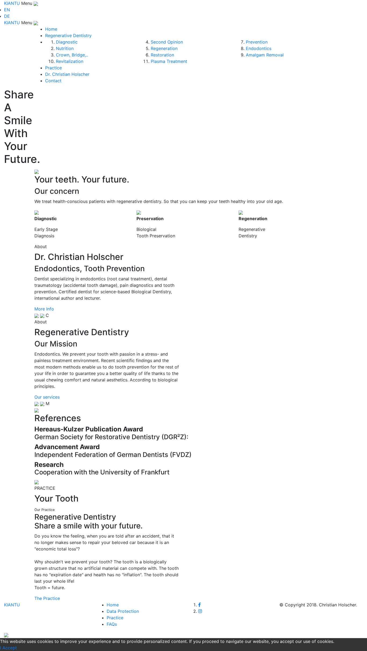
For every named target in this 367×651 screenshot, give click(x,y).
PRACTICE (44, 488)
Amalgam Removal (265, 55)
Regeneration (164, 48)
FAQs (112, 624)
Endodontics (258, 48)
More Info (44, 309)
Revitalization (69, 61)
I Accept (8, 647)
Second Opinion (167, 42)
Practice (53, 67)
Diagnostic (67, 42)
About (40, 246)
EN (7, 9)
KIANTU (12, 3)
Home (51, 29)
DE (7, 16)
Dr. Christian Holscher (67, 74)
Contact (53, 80)
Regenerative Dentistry (68, 35)
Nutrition (65, 48)
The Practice (47, 598)
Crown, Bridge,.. (72, 55)
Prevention (257, 42)
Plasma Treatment (169, 61)
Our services (47, 397)
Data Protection (123, 611)
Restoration (162, 55)
